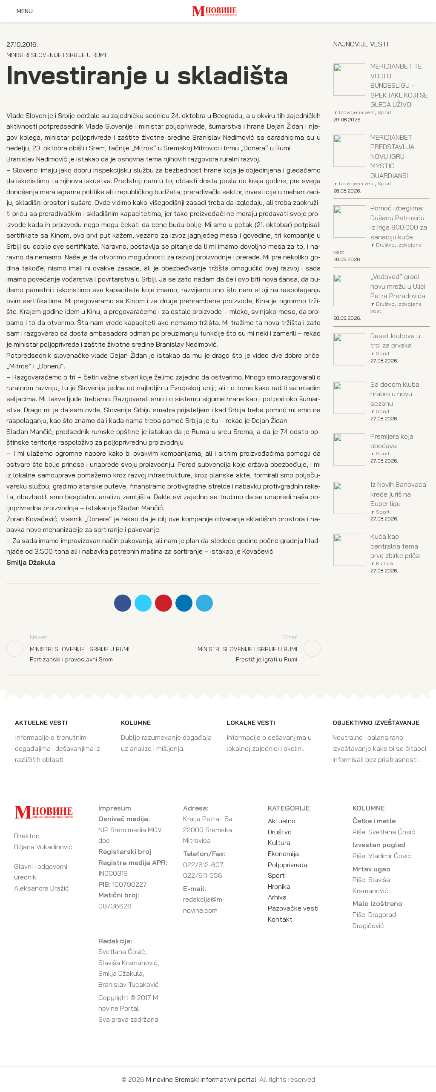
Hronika (279, 886)
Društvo (385, 244)
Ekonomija (283, 853)
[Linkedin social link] (183, 603)
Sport (384, 112)
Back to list (163, 648)
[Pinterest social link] (163, 603)
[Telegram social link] (204, 603)
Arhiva (277, 897)
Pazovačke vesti (293, 908)
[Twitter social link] (143, 603)
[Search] (427, 11)
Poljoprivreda (287, 864)
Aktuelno (281, 820)
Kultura (384, 563)
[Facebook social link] (122, 603)
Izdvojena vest (357, 112)
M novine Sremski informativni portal (201, 1079)
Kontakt (280, 919)
